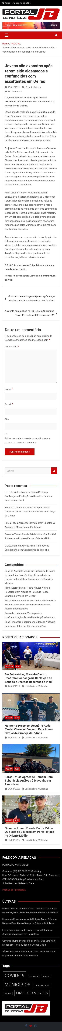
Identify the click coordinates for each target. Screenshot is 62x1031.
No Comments (15, 91)
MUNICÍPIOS (17, 984)
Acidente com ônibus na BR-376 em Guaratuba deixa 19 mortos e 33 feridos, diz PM (29, 313)
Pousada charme (14, 613)
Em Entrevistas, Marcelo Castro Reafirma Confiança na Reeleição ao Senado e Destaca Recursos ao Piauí (28, 496)
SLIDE (18, 666)
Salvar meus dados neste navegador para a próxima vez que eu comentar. (27, 440)
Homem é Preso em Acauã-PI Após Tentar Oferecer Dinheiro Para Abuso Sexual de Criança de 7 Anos (30, 511)
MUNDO (9, 820)
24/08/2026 (14, 686)
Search (54, 470)
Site (7, 419)
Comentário (12, 346)
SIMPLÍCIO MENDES (32, 993)
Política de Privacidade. (14, 889)
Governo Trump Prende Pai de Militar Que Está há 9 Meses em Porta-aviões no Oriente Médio (29, 831)
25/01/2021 (14, 87)
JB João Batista (33, 87)
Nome (9, 389)
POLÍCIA (9, 718)
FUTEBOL (46, 976)
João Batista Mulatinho (36, 686)
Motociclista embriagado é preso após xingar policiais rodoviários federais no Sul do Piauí (31, 298)
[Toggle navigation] (6, 35)
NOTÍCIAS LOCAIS (42, 986)
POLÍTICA (9, 666)
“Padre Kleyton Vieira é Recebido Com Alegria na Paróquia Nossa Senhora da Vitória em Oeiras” (27, 591)
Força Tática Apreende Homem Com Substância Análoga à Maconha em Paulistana (29, 780)
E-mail (9, 404)
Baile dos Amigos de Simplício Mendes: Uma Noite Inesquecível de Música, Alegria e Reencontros (30, 604)
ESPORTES (34, 976)
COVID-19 (15, 975)
